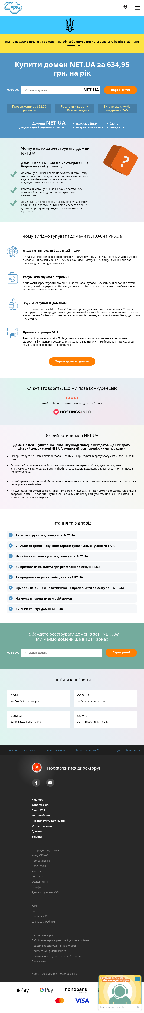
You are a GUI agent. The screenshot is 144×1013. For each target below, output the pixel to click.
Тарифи (36, 887)
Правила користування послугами (54, 945)
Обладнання (40, 881)
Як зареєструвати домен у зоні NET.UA (45, 535)
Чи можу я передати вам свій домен (44, 598)
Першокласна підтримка (19, 750)
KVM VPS (37, 799)
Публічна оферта (42, 935)
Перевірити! (120, 90)
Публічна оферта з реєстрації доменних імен (60, 940)
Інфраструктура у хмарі (48, 820)
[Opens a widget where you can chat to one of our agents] (120, 993)
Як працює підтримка (45, 850)
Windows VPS (40, 805)
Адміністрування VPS (45, 892)
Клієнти (36, 871)
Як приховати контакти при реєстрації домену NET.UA (58, 567)
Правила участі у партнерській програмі (57, 956)
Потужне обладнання (126, 750)
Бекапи (37, 836)
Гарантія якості (55, 750)
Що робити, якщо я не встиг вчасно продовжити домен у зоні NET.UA (70, 588)
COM (14, 695)
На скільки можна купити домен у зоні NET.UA (52, 556)
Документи (39, 961)
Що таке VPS (39, 916)
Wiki (34, 905)
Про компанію (41, 860)
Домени (37, 831)
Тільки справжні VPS (89, 750)
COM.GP (17, 716)
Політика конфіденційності (49, 951)
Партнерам (39, 866)
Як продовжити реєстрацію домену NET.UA (49, 577)
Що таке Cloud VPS (43, 921)
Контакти (38, 876)
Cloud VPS (38, 810)
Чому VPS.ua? (40, 855)
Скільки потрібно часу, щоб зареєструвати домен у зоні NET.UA (65, 546)
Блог (34, 911)
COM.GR (83, 716)
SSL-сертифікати (43, 826)
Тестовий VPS (41, 815)
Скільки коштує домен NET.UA (39, 609)
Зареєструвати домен (72, 361)
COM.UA (83, 695)
